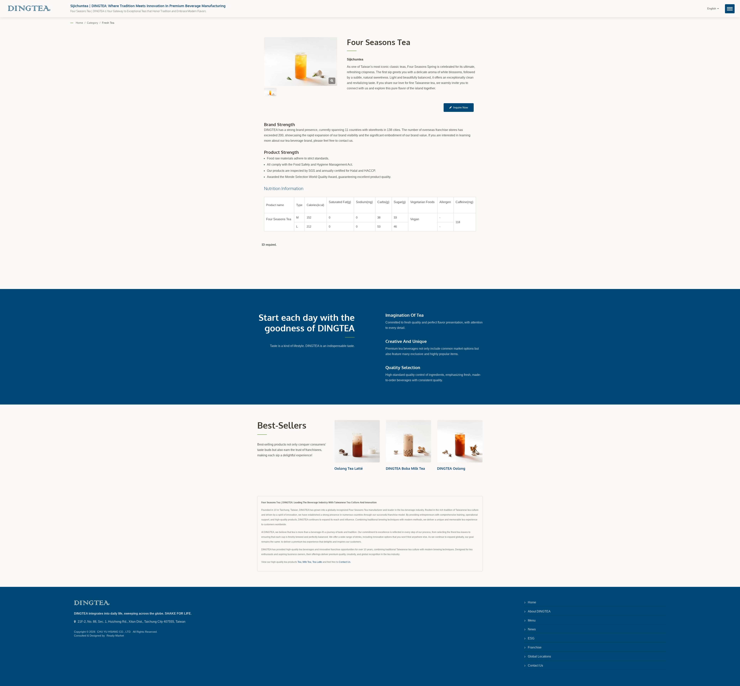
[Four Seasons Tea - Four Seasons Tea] (332, 81)
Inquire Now (460, 107)
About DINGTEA (539, 611)
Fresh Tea (108, 22)
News (532, 629)
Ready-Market (115, 635)
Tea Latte (317, 562)
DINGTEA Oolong (400, 468)
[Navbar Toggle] (730, 8)
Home (79, 22)
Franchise (535, 647)
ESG (531, 638)
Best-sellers (281, 425)
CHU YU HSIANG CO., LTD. (114, 631)
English (712, 8)
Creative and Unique (406, 341)
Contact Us (344, 562)
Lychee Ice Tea (449, 468)
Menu (532, 620)
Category (92, 22)
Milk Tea (307, 562)
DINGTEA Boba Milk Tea (353, 468)
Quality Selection (402, 367)
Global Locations (539, 656)
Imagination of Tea (404, 315)
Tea (299, 562)
